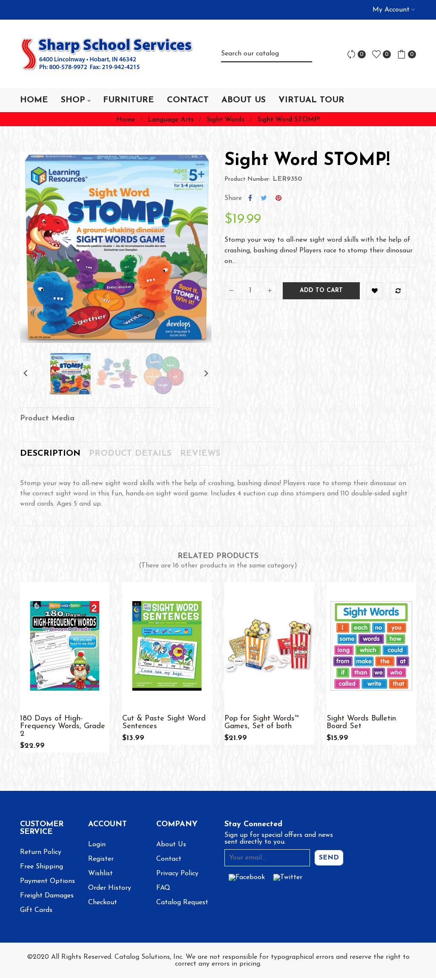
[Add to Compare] (398, 290)
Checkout (102, 902)
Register (101, 859)
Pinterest (278, 198)
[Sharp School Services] (107, 54)
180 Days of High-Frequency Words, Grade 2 (62, 726)
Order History (109, 888)
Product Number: (247, 179)
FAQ (163, 888)
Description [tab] (50, 453)
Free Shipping (41, 866)
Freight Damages (47, 895)
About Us (171, 844)
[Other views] (313, 704)
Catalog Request (182, 902)
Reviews (200, 453)
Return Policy (40, 852)
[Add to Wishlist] (374, 290)
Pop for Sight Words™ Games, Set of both (261, 722)
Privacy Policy (177, 873)
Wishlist (100, 873)
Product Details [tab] (130, 453)
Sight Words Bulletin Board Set (361, 722)
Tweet (264, 198)
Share (250, 198)
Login (97, 844)
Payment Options (47, 881)
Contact (168, 859)
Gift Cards (36, 910)
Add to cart (321, 290)
